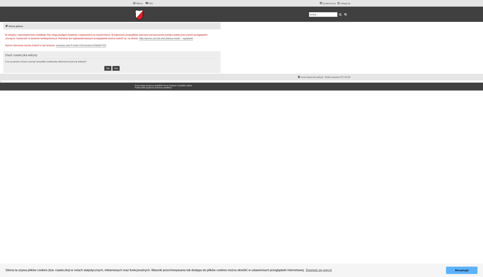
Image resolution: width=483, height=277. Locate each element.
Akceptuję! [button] (462, 270)
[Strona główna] (151, 14)
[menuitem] (149, 3)
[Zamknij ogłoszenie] (217, 34)
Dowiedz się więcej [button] (319, 270)
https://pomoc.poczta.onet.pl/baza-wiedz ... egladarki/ (166, 38)
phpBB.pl (168, 88)
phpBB (158, 85)
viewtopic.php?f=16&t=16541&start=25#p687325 (81, 45)
